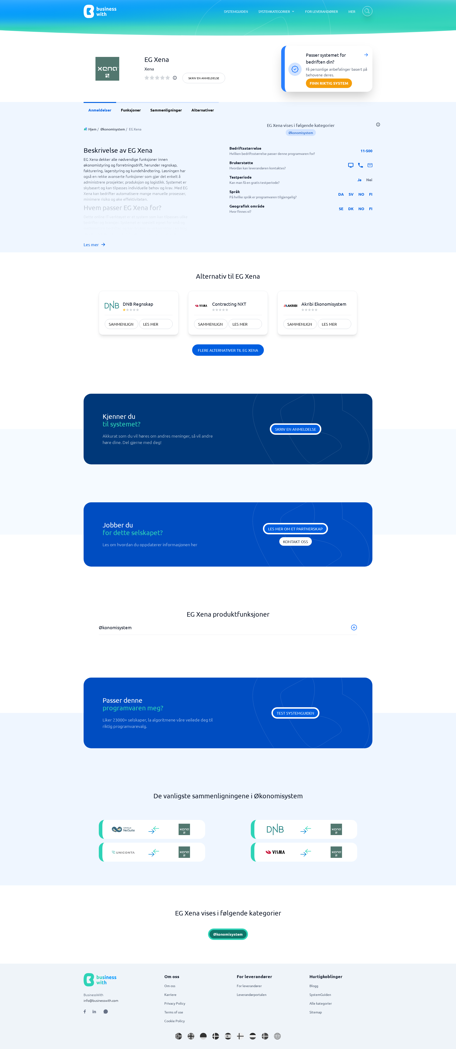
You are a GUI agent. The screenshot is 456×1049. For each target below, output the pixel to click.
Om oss (169, 986)
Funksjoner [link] (131, 109)
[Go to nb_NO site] (178, 1036)
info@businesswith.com (101, 1000)
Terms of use (173, 1012)
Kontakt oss (295, 541)
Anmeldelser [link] (99, 109)
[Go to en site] (277, 1036)
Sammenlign (121, 324)
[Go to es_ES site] (228, 1036)
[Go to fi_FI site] (240, 1036)
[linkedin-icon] (94, 1011)
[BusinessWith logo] (100, 11)
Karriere (170, 994)
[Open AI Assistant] (106, 1011)
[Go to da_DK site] (215, 1036)
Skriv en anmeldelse (203, 78)
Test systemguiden (295, 713)
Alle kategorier (320, 1003)
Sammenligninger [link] (166, 109)
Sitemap (315, 1012)
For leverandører (249, 986)
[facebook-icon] (85, 1011)
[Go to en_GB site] (191, 1036)
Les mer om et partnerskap (295, 528)
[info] (175, 78)
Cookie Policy (174, 1021)
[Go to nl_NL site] (252, 1036)
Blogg (313, 986)
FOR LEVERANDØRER (321, 11)
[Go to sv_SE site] (265, 1036)
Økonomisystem (112, 129)
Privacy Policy (174, 1003)
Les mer (91, 244)
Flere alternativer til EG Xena (228, 350)
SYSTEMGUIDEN (236, 11)
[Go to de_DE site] (203, 1036)
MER (351, 11)
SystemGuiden (320, 994)
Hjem (92, 129)
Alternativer (202, 109)
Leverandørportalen (251, 994)
